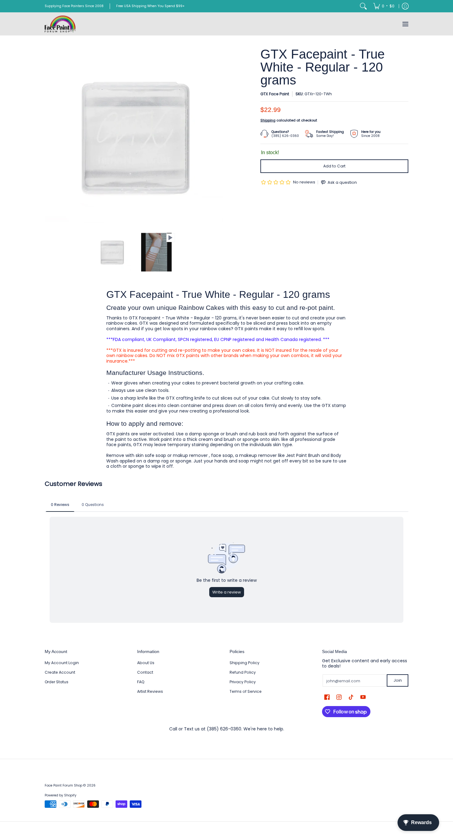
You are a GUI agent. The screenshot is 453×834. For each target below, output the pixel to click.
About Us (145, 662)
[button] (327, 697)
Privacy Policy (243, 681)
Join (398, 680)
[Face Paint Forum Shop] (60, 23)
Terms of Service (246, 691)
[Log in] (405, 6)
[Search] (363, 6)
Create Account (60, 672)
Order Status (56, 681)
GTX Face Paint (274, 94)
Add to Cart (334, 166)
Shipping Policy (244, 662)
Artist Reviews (150, 691)
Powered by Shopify (60, 795)
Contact (145, 672)
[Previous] (49, 137)
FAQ (141, 681)
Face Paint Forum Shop (63, 785)
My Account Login (62, 662)
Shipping (267, 120)
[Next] (219, 137)
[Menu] (405, 23)
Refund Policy (243, 672)
